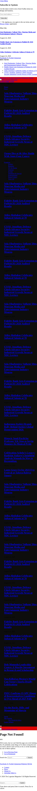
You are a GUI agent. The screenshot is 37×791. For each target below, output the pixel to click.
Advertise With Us (10, 773)
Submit (22, 783)
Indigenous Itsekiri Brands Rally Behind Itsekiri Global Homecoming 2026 (18, 427)
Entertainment (12, 175)
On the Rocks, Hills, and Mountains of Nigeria (16, 709)
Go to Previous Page (10, 752)
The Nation (8, 718)
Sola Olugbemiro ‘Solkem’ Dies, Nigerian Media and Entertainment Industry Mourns (18, 33)
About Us (7, 771)
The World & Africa (14, 720)
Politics (10, 164)
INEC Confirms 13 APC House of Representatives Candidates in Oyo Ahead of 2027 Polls (20, 696)
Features (7, 162)
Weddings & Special (14, 173)
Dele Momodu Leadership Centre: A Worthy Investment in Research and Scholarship (19, 667)
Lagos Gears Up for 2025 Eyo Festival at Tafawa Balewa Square (19, 473)
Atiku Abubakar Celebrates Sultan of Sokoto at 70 (17, 52)
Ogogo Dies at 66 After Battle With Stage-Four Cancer (19, 154)
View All (11, 179)
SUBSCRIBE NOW (7, 82)
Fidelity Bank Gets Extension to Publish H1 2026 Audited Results (20, 113)
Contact (6, 767)
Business (11, 166)
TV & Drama (12, 168)
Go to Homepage (9, 754)
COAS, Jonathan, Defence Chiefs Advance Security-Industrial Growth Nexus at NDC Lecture (20, 73)
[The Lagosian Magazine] (8, 80)
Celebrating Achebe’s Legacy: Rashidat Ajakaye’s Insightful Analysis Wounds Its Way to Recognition (19, 456)
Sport (6, 716)
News (6, 89)
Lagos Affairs (8, 722)
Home (6, 87)
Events (10, 172)
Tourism (11, 170)
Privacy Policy (4, 24)
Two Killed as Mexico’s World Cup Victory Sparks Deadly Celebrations (19, 682)
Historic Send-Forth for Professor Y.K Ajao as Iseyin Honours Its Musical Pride (18, 441)
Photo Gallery (12, 177)
